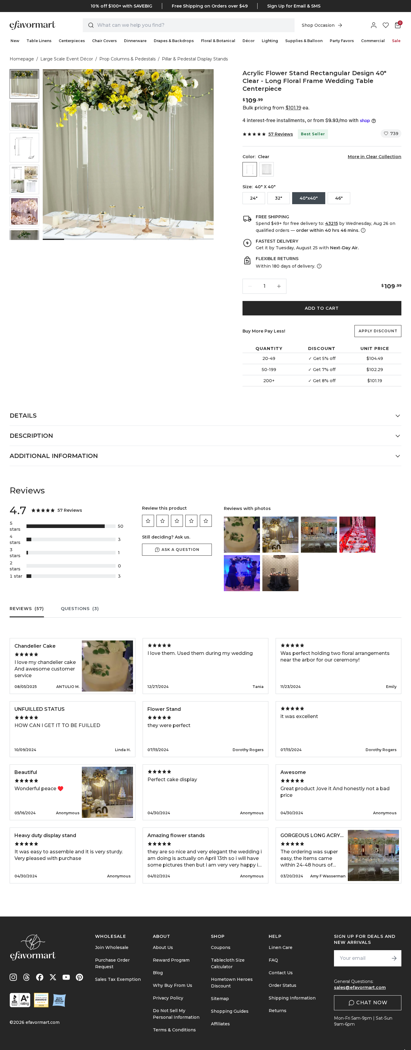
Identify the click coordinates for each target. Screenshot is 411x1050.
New (15, 40)
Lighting (270, 40)
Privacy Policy (168, 998)
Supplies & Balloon (304, 40)
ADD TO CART (322, 308)
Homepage (22, 59)
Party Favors (342, 40)
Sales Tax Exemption (118, 979)
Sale (396, 40)
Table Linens (38, 40)
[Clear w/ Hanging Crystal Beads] (266, 169)
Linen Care (280, 947)
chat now (372, 1002)
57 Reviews (280, 134)
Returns (277, 1010)
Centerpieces (72, 40)
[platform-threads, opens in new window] (26, 977)
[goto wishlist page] (385, 25)
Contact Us (281, 972)
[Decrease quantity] (250, 286)
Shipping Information (292, 998)
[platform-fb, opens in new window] (39, 977)
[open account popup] (373, 25)
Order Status (282, 985)
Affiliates (220, 1024)
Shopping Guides (230, 1011)
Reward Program (171, 960)
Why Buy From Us (172, 985)
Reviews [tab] (27, 608)
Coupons (220, 947)
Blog (158, 972)
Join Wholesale (111, 947)
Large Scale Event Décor (66, 59)
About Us (163, 947)
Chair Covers (104, 40)
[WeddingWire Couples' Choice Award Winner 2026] (41, 1000)
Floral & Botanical (218, 40)
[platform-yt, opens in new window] (66, 977)
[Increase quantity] (279, 286)
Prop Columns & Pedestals (127, 59)
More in (374, 156)
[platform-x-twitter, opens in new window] (53, 977)
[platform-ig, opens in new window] (13, 977)
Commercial (373, 40)
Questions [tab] (80, 608)
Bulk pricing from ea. (276, 108)
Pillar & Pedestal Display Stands (195, 59)
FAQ (273, 960)
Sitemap (220, 998)
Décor (249, 40)
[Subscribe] (394, 958)
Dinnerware (135, 40)
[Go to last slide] (24, 74)
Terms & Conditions (174, 1030)
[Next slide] (24, 235)
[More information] (362, 230)
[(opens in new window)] (20, 1000)
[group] (24, 84)
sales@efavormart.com (360, 987)
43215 (331, 223)
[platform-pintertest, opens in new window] (79, 977)
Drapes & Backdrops (174, 40)
